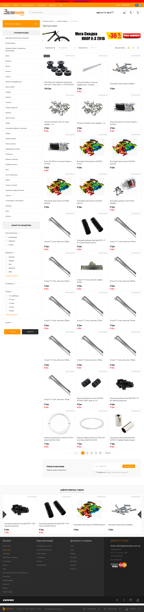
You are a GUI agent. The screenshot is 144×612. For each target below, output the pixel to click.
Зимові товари (7, 592)
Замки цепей (10, 87)
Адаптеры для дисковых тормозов (17, 38)
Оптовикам (41, 5)
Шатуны (8, 216)
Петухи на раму (11, 144)
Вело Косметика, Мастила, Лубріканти (15, 573)
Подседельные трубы (13, 149)
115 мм (11, 303)
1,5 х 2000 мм (13, 296)
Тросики (8, 195)
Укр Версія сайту (81, 1)
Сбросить (30, 332)
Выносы (8, 71)
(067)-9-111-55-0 (103, 12)
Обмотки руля (10, 118)
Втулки (8, 66)
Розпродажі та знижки (44, 546)
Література (6, 576)
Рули (7, 169)
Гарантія (73, 565)
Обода (8, 123)
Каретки (8, 97)
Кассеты (8, 102)
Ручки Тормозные (12, 175)
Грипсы (8, 76)
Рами (4, 569)
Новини (72, 553)
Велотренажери (8, 580)
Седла (8, 180)
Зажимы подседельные (13, 82)
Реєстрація (126, 5)
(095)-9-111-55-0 (35, 609)
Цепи (7, 211)
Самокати (6, 584)
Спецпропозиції (41, 565)
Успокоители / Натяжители (14, 201)
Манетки (8, 113)
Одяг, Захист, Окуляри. (10, 557)
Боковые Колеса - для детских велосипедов (16, 49)
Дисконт (53, 5)
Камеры (8, 92)
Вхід (118, 5)
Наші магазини (27, 5)
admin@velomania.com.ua (128, 546)
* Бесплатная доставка (44, 550)
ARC (10, 264)
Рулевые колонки (11, 164)
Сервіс (16, 5)
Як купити (73, 557)
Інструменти (7, 561)
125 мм (11, 307)
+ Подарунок (40, 557)
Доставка (73, 561)
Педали (8, 133)
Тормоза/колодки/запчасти (15, 190)
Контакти (10, 609)
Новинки (39, 561)
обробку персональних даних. (116, 472)
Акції (71, 546)
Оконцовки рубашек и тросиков (16, 128)
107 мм (11, 299)
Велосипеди (7, 546)
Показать (12, 332)
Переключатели (11, 138)
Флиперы (9, 206)
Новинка (12, 241)
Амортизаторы (10, 43)
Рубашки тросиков (12, 159)
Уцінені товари (41, 553)
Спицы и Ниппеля (11, 185)
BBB (10, 272)
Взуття (5, 565)
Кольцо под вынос (12, 107)
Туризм (5, 588)
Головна (6, 5)
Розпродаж (13, 237)
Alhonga (12, 257)
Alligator (12, 261)
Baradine (12, 268)
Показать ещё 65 (12, 275)
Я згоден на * (112, 472)
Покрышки (9, 154)
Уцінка (11, 245)
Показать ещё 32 (12, 314)
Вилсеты (8, 61)
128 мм (11, 311)
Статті (72, 550)
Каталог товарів (13, 24)
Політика (73, 569)
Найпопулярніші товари (72, 490)
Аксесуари (6, 553)
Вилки (8, 56)
